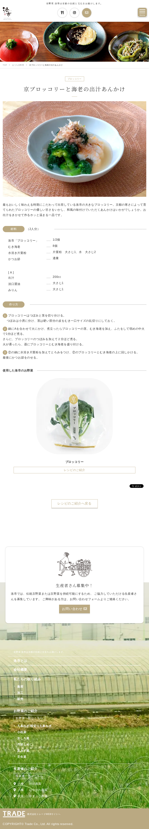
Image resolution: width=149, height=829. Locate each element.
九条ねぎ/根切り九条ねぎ (34, 725)
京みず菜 (23, 750)
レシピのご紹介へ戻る (74, 503)
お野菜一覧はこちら (29, 718)
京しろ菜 (23, 738)
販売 (20, 698)
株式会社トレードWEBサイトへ (44, 814)
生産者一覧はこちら (29, 775)
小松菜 (21, 732)
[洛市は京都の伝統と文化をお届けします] (7, 13)
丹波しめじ (25, 744)
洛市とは (20, 661)
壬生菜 (21, 756)
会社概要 (20, 669)
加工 (20, 692)
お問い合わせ (73, 609)
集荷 (20, 686)
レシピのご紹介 (74, 470)
